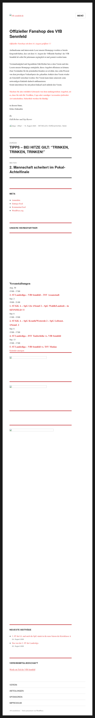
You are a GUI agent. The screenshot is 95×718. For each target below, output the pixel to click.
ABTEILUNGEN (17, 690)
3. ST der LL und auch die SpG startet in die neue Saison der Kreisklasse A (41, 636)
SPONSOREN (16, 696)
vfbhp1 (19, 126)
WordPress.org (18, 210)
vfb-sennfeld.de (15, 710)
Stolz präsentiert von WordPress (32, 710)
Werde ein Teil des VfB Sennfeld (22, 669)
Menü (80, 15)
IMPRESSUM (16, 702)
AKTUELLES (43, 126)
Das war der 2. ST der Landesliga (25, 643)
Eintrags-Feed (17, 203)
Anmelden (16, 200)
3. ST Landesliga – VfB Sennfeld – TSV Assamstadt (34, 294)
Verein (64, 126)
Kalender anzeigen (17, 350)
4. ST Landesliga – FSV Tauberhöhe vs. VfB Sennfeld (35, 335)
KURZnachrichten (55, 126)
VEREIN (13, 684)
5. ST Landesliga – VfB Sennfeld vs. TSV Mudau (33, 346)
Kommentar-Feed (19, 207)
